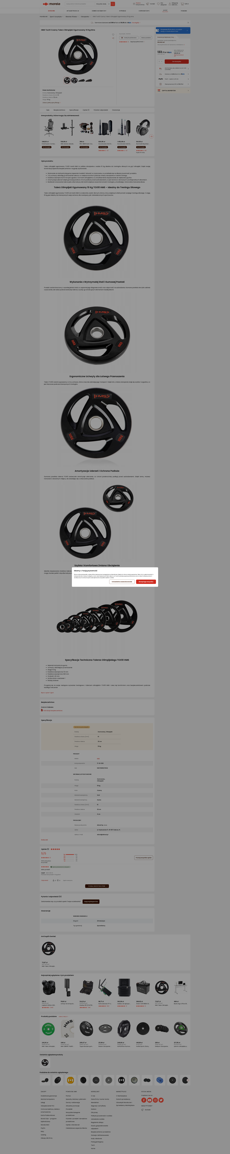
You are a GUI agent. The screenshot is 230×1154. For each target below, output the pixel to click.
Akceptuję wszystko (146, 582)
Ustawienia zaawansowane (122, 582)
